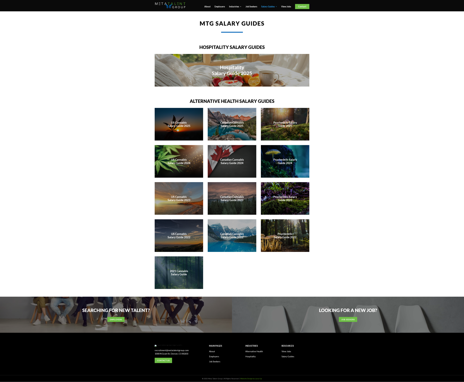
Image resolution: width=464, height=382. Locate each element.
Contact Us (163, 360)
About (207, 7)
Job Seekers (251, 7)
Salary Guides (268, 7)
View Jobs (286, 7)
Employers (220, 7)
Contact (302, 6)
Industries (234, 7)
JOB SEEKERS (348, 319)
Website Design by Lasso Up (251, 379)
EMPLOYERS (116, 319)
